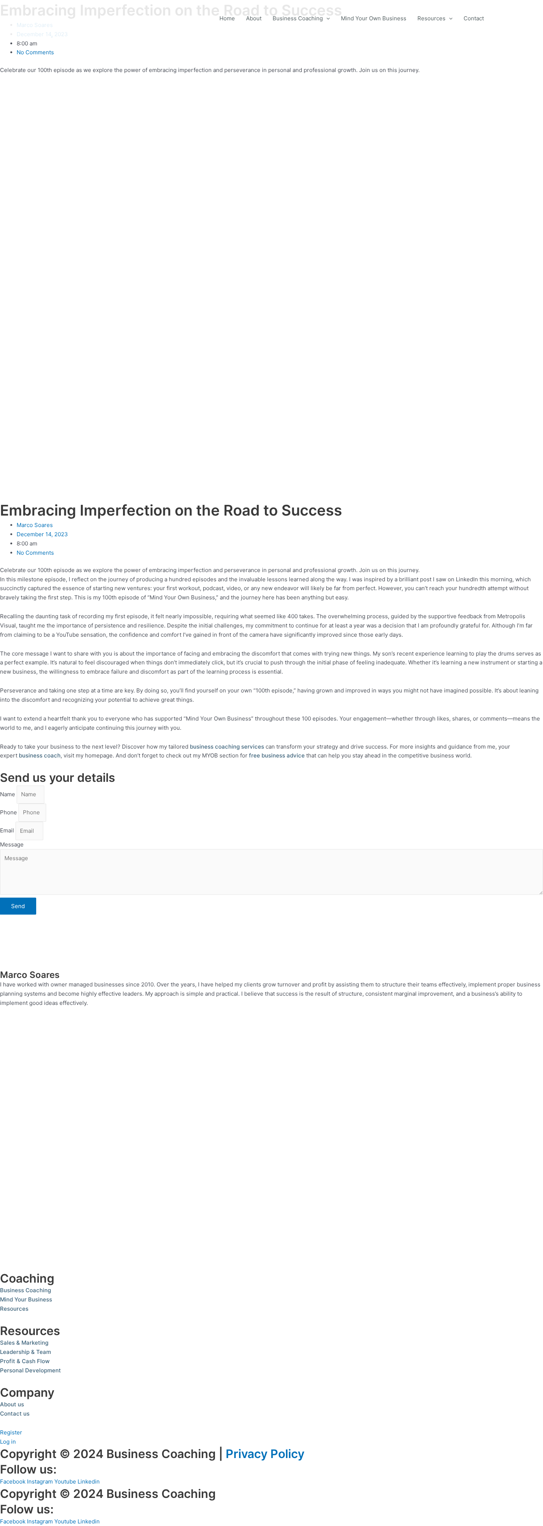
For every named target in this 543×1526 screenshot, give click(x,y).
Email (8, 830)
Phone (9, 812)
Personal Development (30, 1370)
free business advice (277, 755)
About (254, 18)
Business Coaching (298, 18)
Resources (431, 18)
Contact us (15, 1413)
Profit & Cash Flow (24, 1361)
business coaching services (227, 746)
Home (227, 18)
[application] (326, 18)
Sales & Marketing (24, 1342)
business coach (40, 755)
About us (12, 1404)
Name (8, 794)
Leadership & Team (25, 1351)
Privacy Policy (265, 1454)
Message (12, 844)
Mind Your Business (26, 1299)
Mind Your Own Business (373, 18)
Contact (474, 18)
